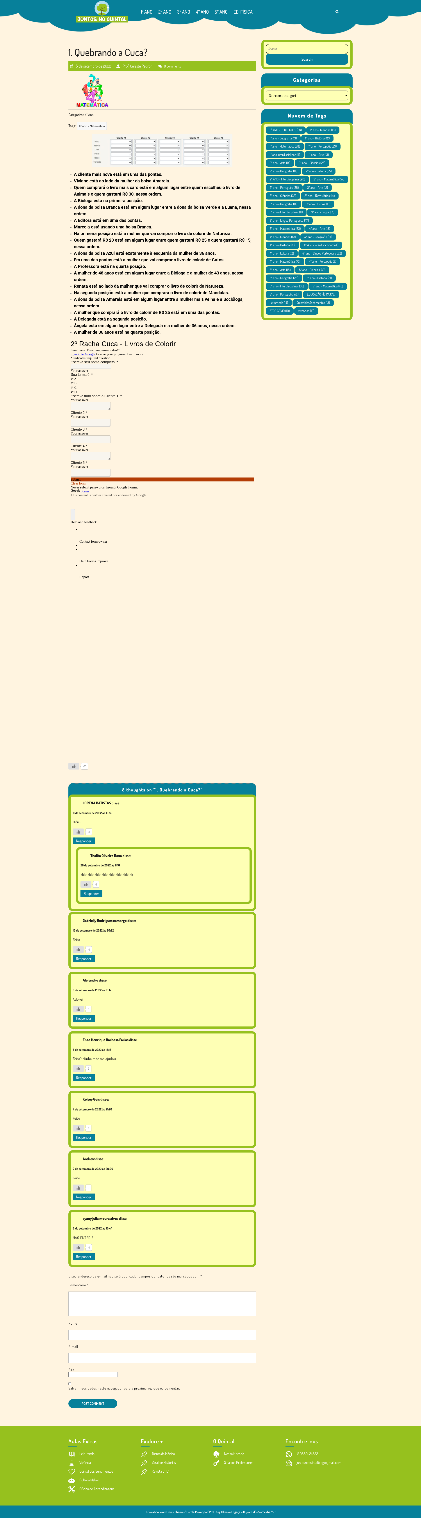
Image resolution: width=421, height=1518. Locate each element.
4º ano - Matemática (92, 126)
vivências (306, 311)
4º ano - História (282, 245)
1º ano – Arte (319, 155)
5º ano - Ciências (312, 270)
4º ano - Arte (319, 228)
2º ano (164, 12)
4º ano (202, 12)
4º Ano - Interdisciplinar (321, 245)
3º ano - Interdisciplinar (286, 212)
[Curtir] (73, 766)
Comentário (78, 1285)
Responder (83, 841)
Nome (72, 1323)
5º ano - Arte (280, 270)
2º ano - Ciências (312, 163)
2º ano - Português (284, 187)
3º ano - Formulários (320, 196)
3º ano (183, 12)
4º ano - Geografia (318, 237)
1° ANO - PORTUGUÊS (286, 130)
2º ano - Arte (280, 163)
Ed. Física (243, 12)
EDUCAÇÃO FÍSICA (321, 294)
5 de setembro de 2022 (93, 64)
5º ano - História (319, 278)
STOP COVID (280, 311)
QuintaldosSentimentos (313, 303)
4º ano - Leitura (282, 253)
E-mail (73, 1346)
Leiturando (279, 303)
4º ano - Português (322, 261)
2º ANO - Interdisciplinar (287, 179)
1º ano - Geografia (283, 138)
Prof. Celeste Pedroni (137, 64)
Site (71, 1370)
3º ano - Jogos (322, 212)
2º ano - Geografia (283, 171)
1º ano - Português (323, 146)
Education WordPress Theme (165, 1512)
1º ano (146, 12)
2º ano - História (319, 171)
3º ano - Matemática (285, 228)
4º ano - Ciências (283, 237)
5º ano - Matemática (327, 286)
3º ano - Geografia (283, 204)
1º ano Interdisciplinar (285, 155)
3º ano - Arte (317, 187)
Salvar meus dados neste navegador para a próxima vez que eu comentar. (124, 1388)
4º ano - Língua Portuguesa (322, 253)
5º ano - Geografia (284, 278)
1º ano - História (317, 138)
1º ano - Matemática (285, 146)
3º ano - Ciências (283, 196)
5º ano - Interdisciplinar (287, 286)
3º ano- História (318, 204)
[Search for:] (307, 49)
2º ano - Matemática (329, 179)
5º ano (221, 12)
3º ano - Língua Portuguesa (289, 220)
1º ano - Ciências (322, 130)
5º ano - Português (284, 294)
